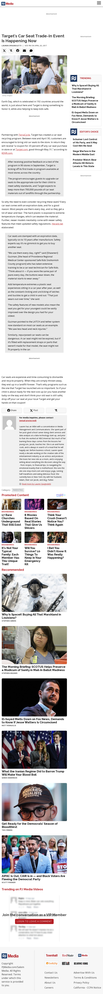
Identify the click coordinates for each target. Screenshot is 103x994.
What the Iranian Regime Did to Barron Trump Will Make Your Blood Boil (33, 773)
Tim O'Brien (7, 830)
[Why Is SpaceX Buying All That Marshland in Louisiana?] (34, 592)
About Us (50, 982)
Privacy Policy (81, 982)
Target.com (22, 149)
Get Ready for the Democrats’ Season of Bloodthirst (30, 825)
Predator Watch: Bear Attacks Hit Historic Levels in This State (85, 163)
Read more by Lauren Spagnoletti (36, 484)
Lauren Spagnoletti (12, 45)
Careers (49, 987)
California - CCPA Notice (87, 987)
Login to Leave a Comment (34, 921)
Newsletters (52, 977)
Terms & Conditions (85, 977)
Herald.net (57, 223)
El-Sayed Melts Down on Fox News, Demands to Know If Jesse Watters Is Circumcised (33, 720)
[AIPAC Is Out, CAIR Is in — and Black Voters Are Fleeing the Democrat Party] (34, 854)
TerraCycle (24, 134)
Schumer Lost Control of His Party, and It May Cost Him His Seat (85, 142)
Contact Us (51, 972)
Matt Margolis (9, 726)
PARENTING (18, 490)
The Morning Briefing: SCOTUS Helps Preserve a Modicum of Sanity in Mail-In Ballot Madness (33, 668)
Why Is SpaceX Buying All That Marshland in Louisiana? (31, 616)
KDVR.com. (7, 153)
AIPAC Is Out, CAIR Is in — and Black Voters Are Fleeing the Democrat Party (33, 877)
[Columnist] (10, 422)
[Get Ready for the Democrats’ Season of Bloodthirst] (34, 801)
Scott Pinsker (8, 882)
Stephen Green (9, 621)
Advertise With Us (84, 972)
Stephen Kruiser (9, 673)
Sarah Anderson (9, 778)
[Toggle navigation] (99, 3)
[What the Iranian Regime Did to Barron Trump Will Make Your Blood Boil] (34, 749)
